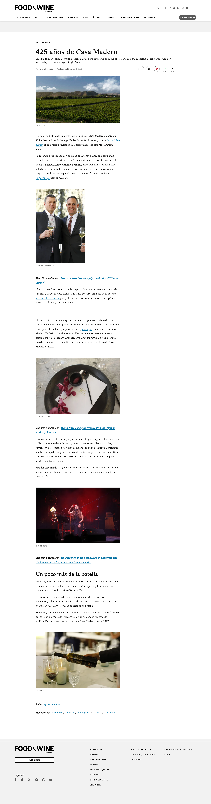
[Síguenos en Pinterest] (178, 8)
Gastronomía (55, 17)
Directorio (136, 759)
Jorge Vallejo (43, 177)
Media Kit (168, 754)
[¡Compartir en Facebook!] (141, 69)
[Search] (158, 8)
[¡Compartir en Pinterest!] (157, 69)
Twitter (70, 712)
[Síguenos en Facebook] (165, 8)
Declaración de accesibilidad (178, 749)
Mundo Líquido (91, 17)
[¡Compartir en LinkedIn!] (164, 69)
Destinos (111, 17)
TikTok (97, 712)
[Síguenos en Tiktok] (170, 8)
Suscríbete (34, 760)
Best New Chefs (130, 17)
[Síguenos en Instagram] (183, 8)
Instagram (83, 712)
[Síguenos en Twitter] (174, 8)
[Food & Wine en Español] (34, 8)
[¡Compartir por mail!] (172, 69)
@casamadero (52, 704)
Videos (39, 17)
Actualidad (23, 17)
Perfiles (73, 17)
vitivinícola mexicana (48, 298)
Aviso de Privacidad (141, 749)
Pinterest (110, 712)
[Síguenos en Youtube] (187, 8)
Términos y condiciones (143, 754)
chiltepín (87, 329)
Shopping (149, 17)
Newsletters (187, 17)
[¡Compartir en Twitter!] (149, 69)
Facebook (57, 712)
